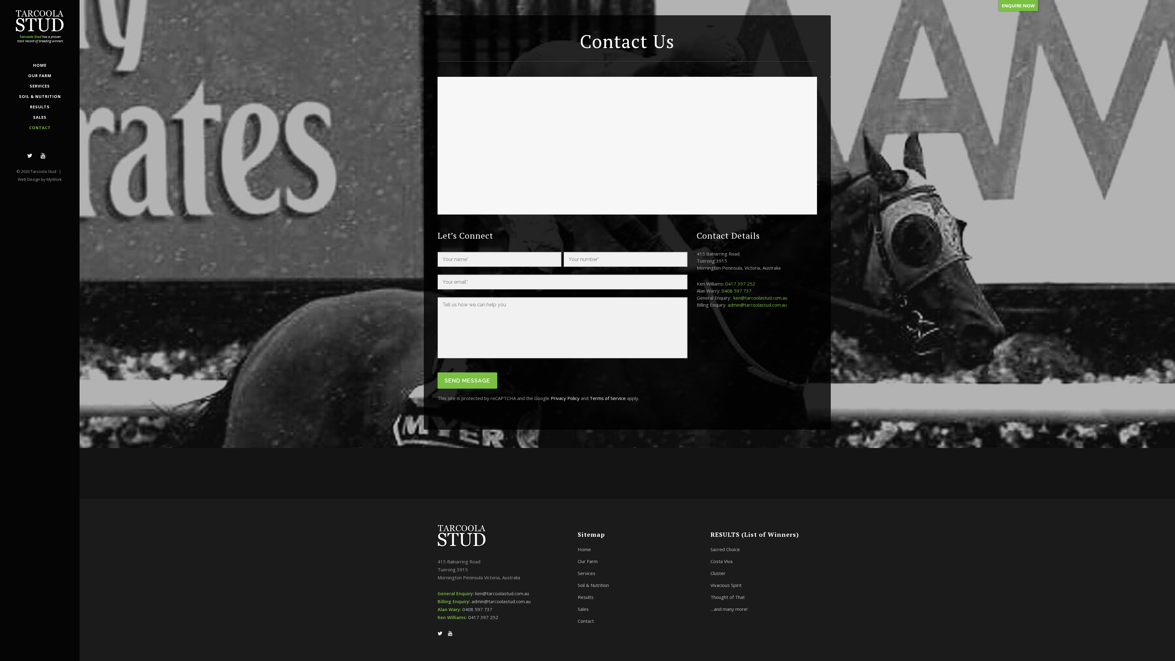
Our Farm (588, 561)
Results (586, 597)
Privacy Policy (565, 398)
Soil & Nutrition (593, 585)
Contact (586, 621)
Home (584, 549)
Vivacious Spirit (726, 585)
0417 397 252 (740, 284)
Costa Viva (722, 561)
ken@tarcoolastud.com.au (760, 298)
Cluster (718, 573)
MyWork (54, 179)
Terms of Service (608, 398)
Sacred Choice (725, 549)
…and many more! (729, 609)
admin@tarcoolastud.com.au (757, 305)
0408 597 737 (737, 291)
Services (586, 573)
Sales (583, 609)
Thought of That (728, 597)
